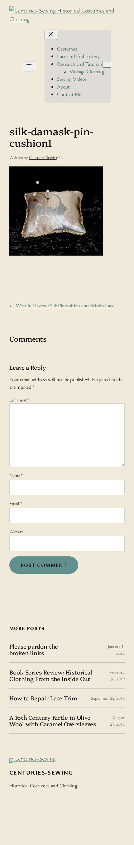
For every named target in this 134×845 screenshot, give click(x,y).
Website (16, 532)
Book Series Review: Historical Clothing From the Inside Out (50, 675)
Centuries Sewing (43, 157)
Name (16, 475)
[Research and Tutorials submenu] (107, 64)
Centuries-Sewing (41, 772)
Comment (19, 400)
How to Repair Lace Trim (43, 698)
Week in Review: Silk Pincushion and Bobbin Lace (65, 305)
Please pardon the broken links (33, 649)
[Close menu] (51, 35)
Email (15, 503)
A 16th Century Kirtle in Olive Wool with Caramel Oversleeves (52, 720)
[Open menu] (29, 66)
